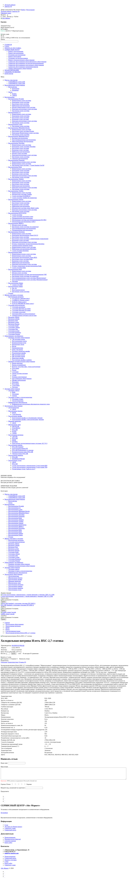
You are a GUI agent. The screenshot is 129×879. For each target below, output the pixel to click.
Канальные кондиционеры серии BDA (24, 257)
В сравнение (34, 653)
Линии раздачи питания (20, 373)
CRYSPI (14, 436)
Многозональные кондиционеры (22, 141)
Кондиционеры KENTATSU (17, 213)
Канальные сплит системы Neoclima (23, 146)
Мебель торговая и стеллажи (14, 295)
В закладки (26, 653)
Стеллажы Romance (14, 332)
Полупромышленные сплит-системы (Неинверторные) (30, 279)
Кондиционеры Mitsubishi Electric (19, 128)
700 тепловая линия (18, 339)
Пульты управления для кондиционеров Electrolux (28, 244)
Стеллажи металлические (16, 305)
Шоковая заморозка (14, 421)
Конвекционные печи (19, 343)
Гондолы (15, 387)
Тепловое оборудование (12, 389)
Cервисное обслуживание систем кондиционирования (26, 63)
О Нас (6, 861)
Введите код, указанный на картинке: (13, 788)
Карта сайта (8, 842)
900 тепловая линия (18, 356)
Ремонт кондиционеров (16, 53)
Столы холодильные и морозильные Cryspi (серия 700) (29, 467)
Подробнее (4, 813)
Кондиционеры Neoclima (16, 143)
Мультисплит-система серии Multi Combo (25, 208)
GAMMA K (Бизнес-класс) (20, 300)
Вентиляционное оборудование (15, 85)
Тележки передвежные (19, 377)
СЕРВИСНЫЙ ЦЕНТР (12, 50)
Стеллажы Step (13, 329)
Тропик (14, 395)
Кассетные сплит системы (20, 148)
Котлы (14, 346)
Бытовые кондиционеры (20, 138)
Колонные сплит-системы (20, 119)
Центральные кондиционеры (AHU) (24, 221)
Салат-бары (16, 385)
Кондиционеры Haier (15, 269)
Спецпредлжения (10, 841)
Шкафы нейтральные (19, 380)
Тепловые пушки (17, 399)
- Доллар (9, 16)
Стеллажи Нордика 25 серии (21, 308)
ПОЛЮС (15, 441)
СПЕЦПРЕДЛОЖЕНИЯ (12, 72)
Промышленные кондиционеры (22, 218)
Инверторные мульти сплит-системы (24, 254)
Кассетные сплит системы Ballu (22, 259)
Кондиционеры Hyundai (16, 99)
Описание (4, 662)
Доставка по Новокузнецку (13, 826)
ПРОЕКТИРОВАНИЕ (12, 70)
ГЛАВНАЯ (8, 44)
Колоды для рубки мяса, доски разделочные (26, 366)
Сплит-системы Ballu (19, 267)
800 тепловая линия (18, 354)
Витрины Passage (13, 324)
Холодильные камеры (15, 445)
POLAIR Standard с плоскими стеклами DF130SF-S (17, 605)
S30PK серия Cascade (7, 614)
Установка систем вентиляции (18, 58)
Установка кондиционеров (16, 55)
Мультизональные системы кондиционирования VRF (29, 274)
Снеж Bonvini (16, 414)
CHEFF (14, 95)
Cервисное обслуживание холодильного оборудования (26, 65)
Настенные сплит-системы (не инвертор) (25, 227)
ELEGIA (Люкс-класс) (19, 302)
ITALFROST (16, 428)
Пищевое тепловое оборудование (19, 337)
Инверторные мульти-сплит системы (24, 162)
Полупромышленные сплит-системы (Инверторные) (29, 278)
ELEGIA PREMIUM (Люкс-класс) (23, 303)
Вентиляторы (12, 87)
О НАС (7, 46)
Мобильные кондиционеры (21, 105)
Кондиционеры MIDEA (16, 223)
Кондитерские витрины (16, 296)
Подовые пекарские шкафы (21, 351)
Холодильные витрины (15, 435)
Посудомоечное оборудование (22, 378)
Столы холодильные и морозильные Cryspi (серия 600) (29, 465)
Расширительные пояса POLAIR (22, 452)
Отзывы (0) (22, 662)
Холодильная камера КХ (20, 448)
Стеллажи (15, 372)
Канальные (15, 88)
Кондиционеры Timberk (16, 179)
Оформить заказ (6, 13)
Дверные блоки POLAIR (20, 453)
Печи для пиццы (17, 349)
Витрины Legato (13, 322)
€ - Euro (3, 16)
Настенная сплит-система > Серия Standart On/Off (28, 165)
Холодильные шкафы (15, 416)
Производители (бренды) (13, 839)
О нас (6, 825)
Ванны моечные (17, 363)
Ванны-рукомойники (19, 365)
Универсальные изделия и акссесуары (24, 315)
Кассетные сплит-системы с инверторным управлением (30, 238)
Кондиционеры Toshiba (15, 191)
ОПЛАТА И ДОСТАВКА (13, 48)
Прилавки (15, 382)
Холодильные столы (14, 460)
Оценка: (3, 784)
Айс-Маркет (5, 868)
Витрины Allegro (13, 317)
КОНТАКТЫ (9, 73)
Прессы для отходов (11, 80)
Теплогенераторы (17, 401)
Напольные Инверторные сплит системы (25, 133)
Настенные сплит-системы (20, 111)
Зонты (10, 92)
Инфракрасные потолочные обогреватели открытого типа (31, 404)
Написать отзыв (24, 659)
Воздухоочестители (18, 290)
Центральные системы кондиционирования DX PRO (29, 220)
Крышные (15, 90)
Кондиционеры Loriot (15, 124)
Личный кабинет (10, 5)
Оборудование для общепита (14, 336)
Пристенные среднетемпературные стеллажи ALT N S (29, 443)
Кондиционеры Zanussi (15, 199)
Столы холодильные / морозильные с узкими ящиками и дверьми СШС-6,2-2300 (27, 596)
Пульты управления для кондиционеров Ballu (26, 266)
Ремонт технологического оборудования (21, 60)
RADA (14, 93)
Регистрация (30, 10)
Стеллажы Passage (14, 334)
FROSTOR (15, 426)
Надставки (15, 383)
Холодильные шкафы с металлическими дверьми (28, 419)
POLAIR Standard (17, 447)
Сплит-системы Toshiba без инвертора (24, 198)
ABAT (14, 409)
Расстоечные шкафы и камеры (22, 360)
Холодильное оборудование (13, 406)
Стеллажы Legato (13, 331)
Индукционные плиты (19, 341)
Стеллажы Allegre (14, 327)
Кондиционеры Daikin (15, 286)
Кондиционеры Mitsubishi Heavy (18, 136)
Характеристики (13, 662)
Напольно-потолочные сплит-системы (24, 109)
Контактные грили (18, 344)
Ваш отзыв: (4, 766)
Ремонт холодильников (15, 51)
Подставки (15, 368)
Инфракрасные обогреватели (17, 402)
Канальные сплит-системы (20, 102)
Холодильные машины (15, 455)
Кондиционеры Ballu (15, 252)
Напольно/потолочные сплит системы (24, 155)
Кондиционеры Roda (15, 167)
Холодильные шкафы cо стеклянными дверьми (27, 418)
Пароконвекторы (17, 348)
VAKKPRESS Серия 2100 (16, 82)
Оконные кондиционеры (20, 158)
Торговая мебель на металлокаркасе (23, 314)
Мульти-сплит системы (19, 225)
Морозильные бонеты (15, 411)
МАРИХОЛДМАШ (18, 459)
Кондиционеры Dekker (15, 283)
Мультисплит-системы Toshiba (22, 194)
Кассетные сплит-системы (20, 104)
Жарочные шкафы (18, 358)
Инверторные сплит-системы (21, 100)
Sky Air (14, 288)
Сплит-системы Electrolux (20, 250)
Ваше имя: (4, 763)
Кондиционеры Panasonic (16, 160)
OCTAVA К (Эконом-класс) (21, 298)
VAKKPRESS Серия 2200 (16, 83)
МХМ (14, 412)
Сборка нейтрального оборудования (20, 68)
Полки (14, 370)
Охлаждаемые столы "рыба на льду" (24, 469)
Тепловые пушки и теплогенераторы (20, 397)
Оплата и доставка (11, 860)
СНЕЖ (14, 433)
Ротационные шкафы (19, 353)
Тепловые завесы (13, 390)
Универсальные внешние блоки (22, 245)
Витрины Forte (13, 320)
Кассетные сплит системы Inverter (23, 131)
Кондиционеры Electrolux (16, 232)
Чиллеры (15, 281)
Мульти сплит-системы (19, 153)
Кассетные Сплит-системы (20, 203)
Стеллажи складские (18, 312)
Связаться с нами (10, 828)
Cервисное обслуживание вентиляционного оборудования (27, 61)
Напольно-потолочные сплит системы (24, 242)
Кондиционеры (9, 97)
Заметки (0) (8, 6)
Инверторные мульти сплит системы (24, 247)
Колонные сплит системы (20, 150)
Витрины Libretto (13, 319)
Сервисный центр (10, 830)
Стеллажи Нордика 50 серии (21, 310)
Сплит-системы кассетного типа (22, 216)
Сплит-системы (17, 215)
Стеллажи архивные (18, 307)
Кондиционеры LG (14, 112)
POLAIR (15, 430)
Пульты (10, 293)
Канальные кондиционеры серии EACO (25, 235)
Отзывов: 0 (13, 659)
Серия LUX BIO (17, 285)
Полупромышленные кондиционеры (24, 140)
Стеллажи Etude (13, 325)
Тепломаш (15, 394)
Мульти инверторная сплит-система (23, 107)
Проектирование (10, 837)
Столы (14, 375)
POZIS (14, 431)
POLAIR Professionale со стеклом (22, 450)
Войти (23, 10)
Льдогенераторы (13, 407)
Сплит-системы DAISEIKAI (21, 196)
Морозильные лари (14, 424)
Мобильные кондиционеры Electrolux (24, 249)
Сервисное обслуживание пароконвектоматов (23, 67)
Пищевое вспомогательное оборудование (21, 361)
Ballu (13, 392)
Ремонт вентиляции (14, 56)
